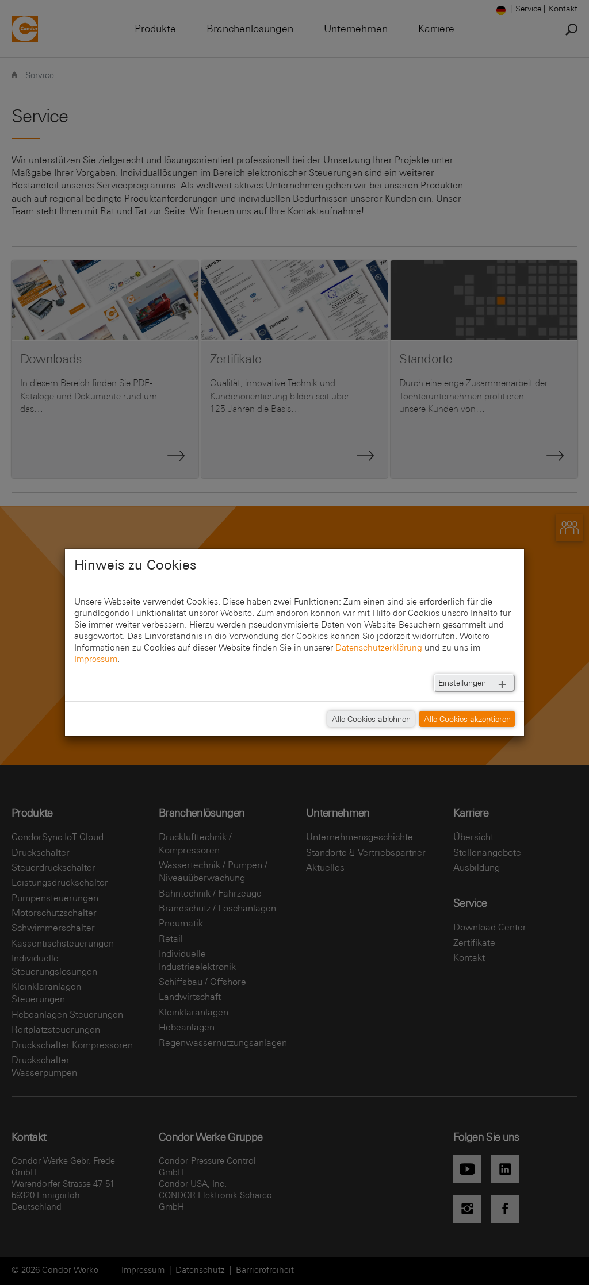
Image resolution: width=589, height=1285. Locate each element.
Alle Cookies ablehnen (371, 719)
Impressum (95, 659)
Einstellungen (462, 682)
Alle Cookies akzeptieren (467, 719)
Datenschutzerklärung (378, 647)
